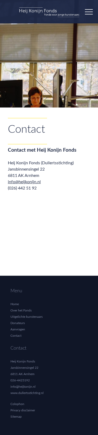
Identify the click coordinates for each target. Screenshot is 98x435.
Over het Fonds (21, 310)
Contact (15, 335)
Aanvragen (17, 329)
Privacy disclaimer (22, 410)
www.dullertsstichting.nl (27, 393)
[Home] (49, 14)
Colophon (17, 404)
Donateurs (17, 323)
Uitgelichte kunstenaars (26, 316)
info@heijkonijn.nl (24, 182)
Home (14, 304)
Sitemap (16, 416)
